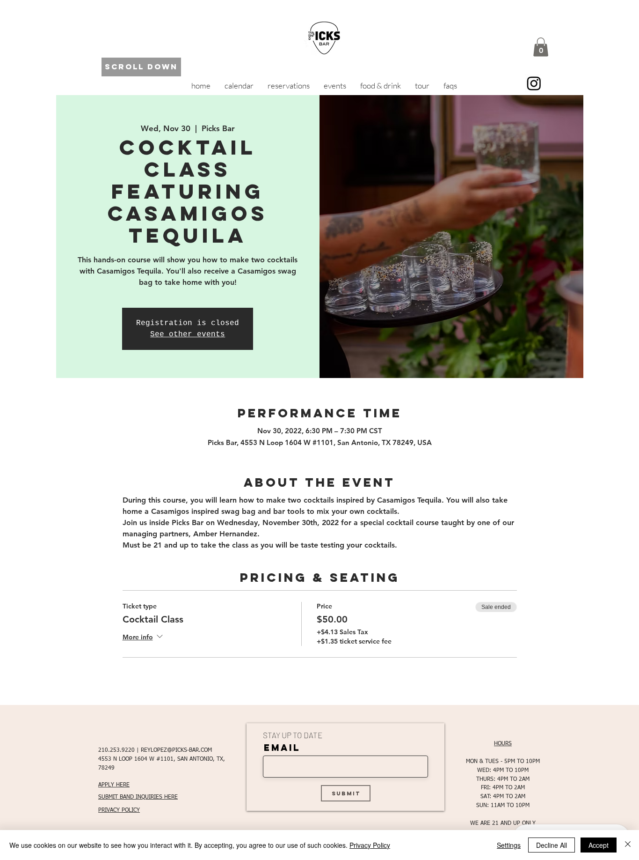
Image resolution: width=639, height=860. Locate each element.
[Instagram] (534, 83)
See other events (187, 334)
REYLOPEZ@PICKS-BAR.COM (176, 750)
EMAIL (282, 748)
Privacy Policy (369, 845)
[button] (541, 47)
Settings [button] (509, 845)
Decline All (551, 845)
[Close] (627, 845)
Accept (598, 845)
